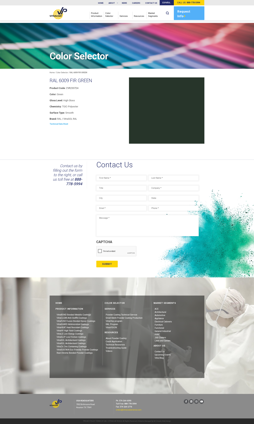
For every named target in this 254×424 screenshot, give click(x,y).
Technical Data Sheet (59, 124)
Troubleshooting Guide (116, 348)
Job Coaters (160, 337)
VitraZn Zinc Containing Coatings (72, 346)
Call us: (188, 2)
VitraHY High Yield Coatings (69, 330)
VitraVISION (111, 327)
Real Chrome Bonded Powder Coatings (75, 353)
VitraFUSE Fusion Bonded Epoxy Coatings (76, 321)
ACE (156, 309)
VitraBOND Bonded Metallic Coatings (74, 314)
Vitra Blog (159, 358)
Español (166, 3)
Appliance (159, 318)
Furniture (159, 325)
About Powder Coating (116, 338)
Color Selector (109, 14)
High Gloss (69, 100)
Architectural (160, 312)
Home (52, 72)
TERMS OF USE (101, 421)
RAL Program (112, 324)
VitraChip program (114, 321)
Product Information (96, 14)
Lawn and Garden (162, 340)
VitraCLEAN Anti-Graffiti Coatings (72, 318)
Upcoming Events (163, 354)
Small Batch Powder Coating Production (124, 318)
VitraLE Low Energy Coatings (70, 334)
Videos (109, 351)
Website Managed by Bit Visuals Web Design (154, 421)
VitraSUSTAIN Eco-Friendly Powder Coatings (77, 349)
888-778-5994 (74, 181)
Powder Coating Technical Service (121, 314)
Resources (139, 16)
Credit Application (114, 341)
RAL (59, 118)
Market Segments (153, 14)
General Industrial (163, 331)
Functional (159, 328)
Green (60, 94)
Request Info (183, 14)
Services (124, 16)
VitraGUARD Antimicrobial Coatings (73, 324)
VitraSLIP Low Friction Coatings (71, 337)
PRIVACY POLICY (89, 421)
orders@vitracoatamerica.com (128, 410)
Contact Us (160, 351)
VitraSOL (67, 118)
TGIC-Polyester (70, 106)
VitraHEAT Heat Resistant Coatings (73, 327)
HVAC (157, 334)
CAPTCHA (104, 242)
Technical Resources (115, 344)
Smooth (69, 112)
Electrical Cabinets (163, 321)
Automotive (160, 315)
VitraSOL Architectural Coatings (71, 340)
